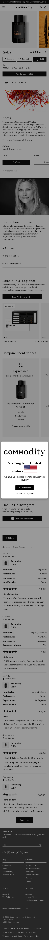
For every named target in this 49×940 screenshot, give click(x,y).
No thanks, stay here (24, 494)
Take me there (24, 488)
